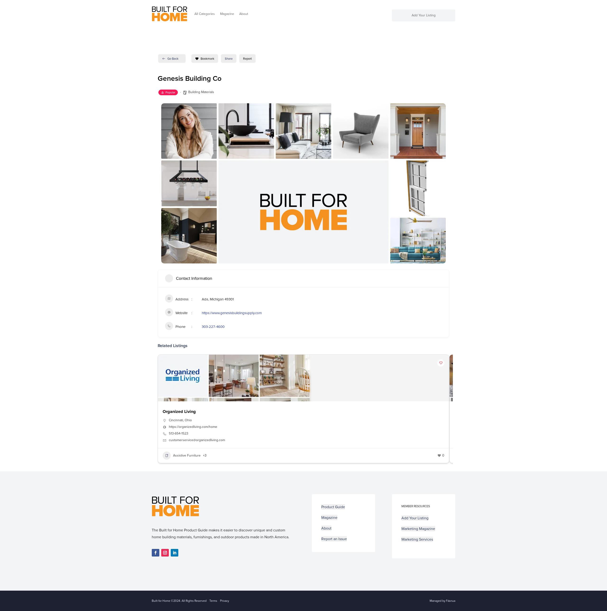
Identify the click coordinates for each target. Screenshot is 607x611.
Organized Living (179, 411)
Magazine (227, 13)
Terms (213, 601)
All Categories (204, 13)
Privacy (224, 601)
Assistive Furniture (187, 455)
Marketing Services (417, 539)
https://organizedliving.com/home (193, 427)
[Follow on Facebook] (155, 553)
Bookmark (207, 58)
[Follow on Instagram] (165, 553)
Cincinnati (176, 420)
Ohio (188, 420)
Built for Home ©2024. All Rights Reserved (180, 601)
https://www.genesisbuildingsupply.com (232, 313)
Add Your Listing (424, 16)
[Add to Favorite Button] (440, 363)
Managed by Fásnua (442, 601)
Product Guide (333, 507)
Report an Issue (334, 539)
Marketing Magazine (418, 528)
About (243, 13)
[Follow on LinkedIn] (174, 553)
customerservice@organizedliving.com (197, 440)
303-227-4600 (213, 326)
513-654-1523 (178, 433)
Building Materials (201, 92)
